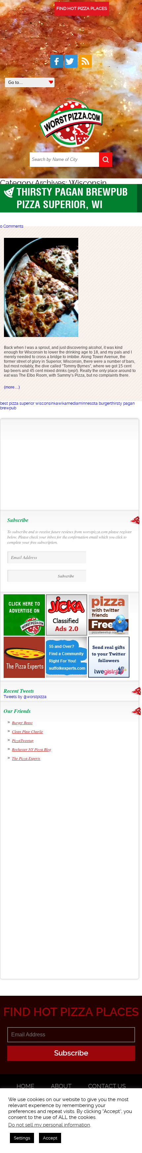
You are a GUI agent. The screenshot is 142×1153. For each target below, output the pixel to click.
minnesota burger (94, 403)
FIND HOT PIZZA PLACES (81, 8)
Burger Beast (22, 722)
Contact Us (107, 1086)
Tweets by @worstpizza (25, 696)
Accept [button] (50, 1137)
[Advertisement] (46, 464)
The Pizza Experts (26, 758)
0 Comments (11, 226)
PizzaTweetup (22, 740)
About (61, 1086)
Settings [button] (22, 1137)
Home (25, 1086)
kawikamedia (66, 403)
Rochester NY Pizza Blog (31, 749)
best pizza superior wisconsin (27, 403)
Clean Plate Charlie (27, 731)
